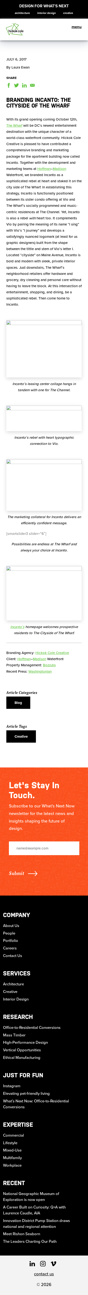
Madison (59, 168)
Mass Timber (14, 1035)
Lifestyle (10, 1143)
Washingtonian (40, 671)
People (9, 933)
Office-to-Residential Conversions (32, 1028)
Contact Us (12, 956)
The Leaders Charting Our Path (30, 1241)
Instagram (11, 1086)
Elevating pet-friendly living (26, 1093)
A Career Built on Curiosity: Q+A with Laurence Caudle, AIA (34, 1210)
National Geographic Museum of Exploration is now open (31, 1197)
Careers (10, 948)
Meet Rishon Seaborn (21, 1234)
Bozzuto (49, 665)
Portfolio (10, 941)
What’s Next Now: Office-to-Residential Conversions (36, 1104)
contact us (44, 1274)
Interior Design (46, 13)
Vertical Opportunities (22, 1050)
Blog (18, 702)
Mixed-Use (12, 1150)
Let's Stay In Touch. (34, 790)
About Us (11, 926)
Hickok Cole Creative (52, 652)
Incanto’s (17, 626)
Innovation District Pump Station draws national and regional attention (36, 1224)
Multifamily (12, 1158)
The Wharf (14, 125)
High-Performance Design (25, 1042)
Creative (68, 13)
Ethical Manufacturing (21, 1058)
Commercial (13, 1135)
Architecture (22, 13)
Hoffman (44, 168)
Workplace (12, 1165)
